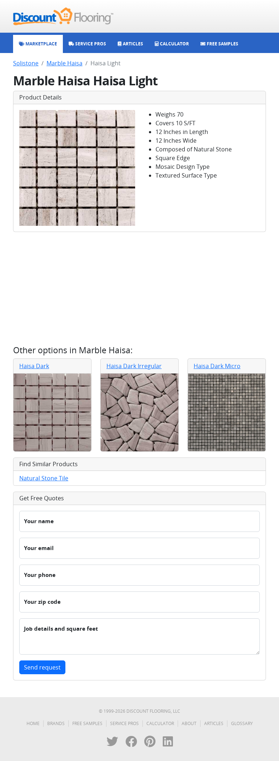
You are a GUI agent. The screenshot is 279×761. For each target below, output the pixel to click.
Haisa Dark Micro (217, 366)
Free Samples (87, 723)
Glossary (242, 723)
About (189, 723)
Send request (42, 667)
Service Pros (124, 723)
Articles (213, 723)
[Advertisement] (139, 288)
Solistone (26, 63)
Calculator (160, 723)
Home (33, 723)
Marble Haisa (64, 63)
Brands (56, 723)
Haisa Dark (34, 366)
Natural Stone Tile (43, 478)
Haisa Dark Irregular (134, 366)
